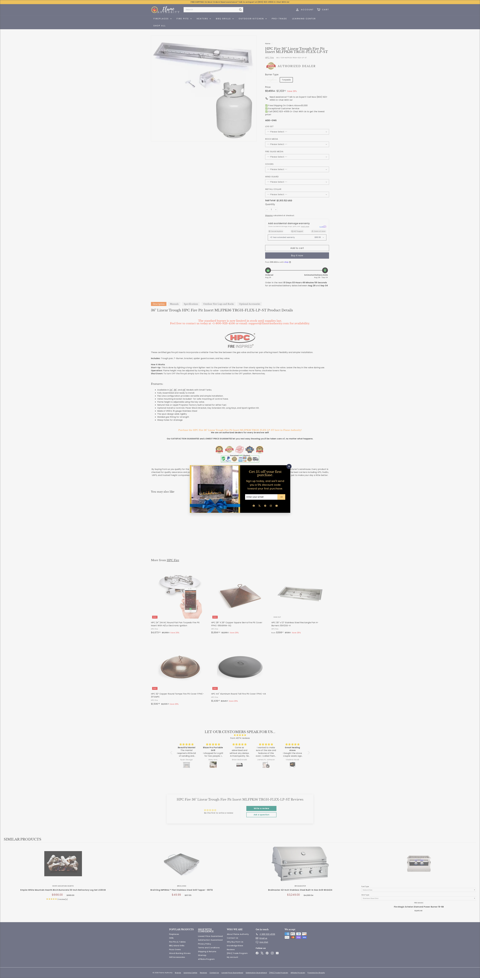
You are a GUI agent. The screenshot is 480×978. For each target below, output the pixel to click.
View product (63, 866)
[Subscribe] (281, 497)
